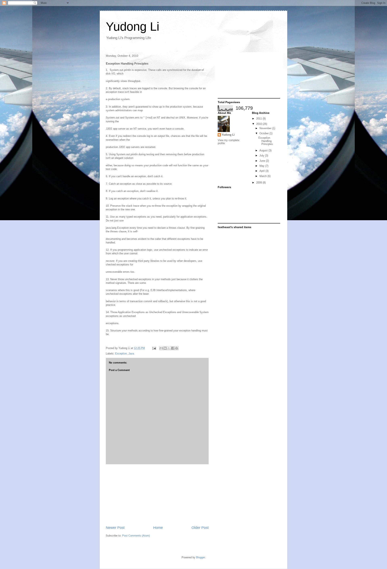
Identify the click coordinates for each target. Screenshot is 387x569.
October (264, 133)
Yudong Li (132, 26)
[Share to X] (169, 348)
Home (158, 528)
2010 (259, 123)
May (262, 165)
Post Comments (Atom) (136, 535)
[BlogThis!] (165, 348)
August (263, 150)
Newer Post (115, 528)
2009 (259, 182)
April (262, 170)
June (262, 160)
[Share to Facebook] (173, 348)
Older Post (200, 528)
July (262, 155)
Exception (121, 353)
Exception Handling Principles (265, 141)
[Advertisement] (157, 494)
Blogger (200, 557)
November (265, 128)
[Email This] (161, 348)
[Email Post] (154, 348)
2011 (259, 118)
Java (131, 353)
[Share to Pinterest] (177, 348)
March (263, 176)
